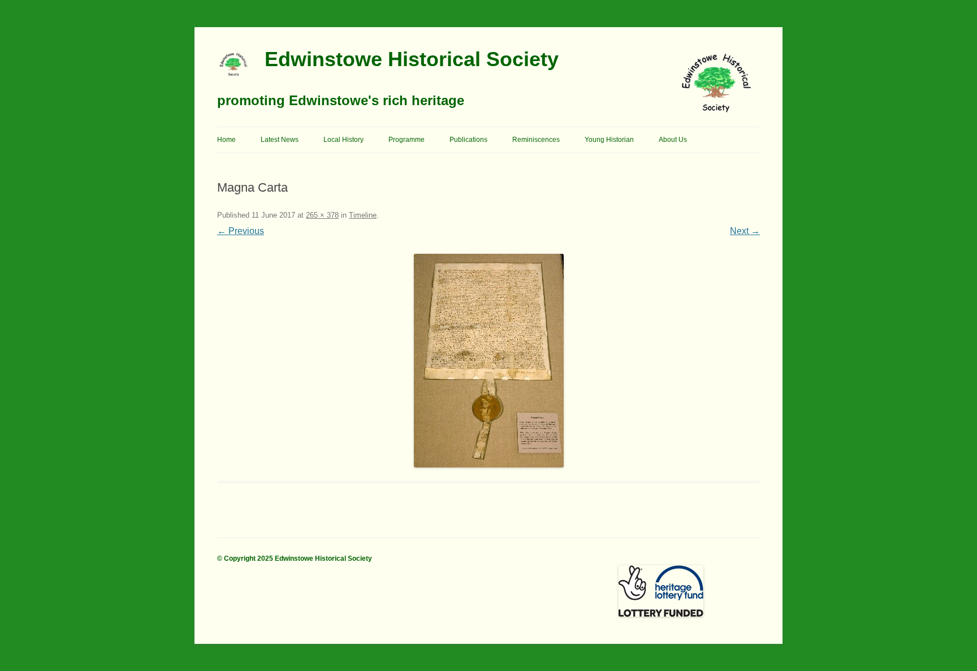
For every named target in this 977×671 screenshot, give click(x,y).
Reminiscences (536, 140)
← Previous (240, 231)
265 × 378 (322, 215)
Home (226, 140)
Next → (745, 231)
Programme (406, 140)
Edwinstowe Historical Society (412, 59)
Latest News (280, 140)
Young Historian (609, 140)
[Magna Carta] (488, 360)
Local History (343, 140)
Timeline (363, 215)
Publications (468, 140)
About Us (673, 140)
